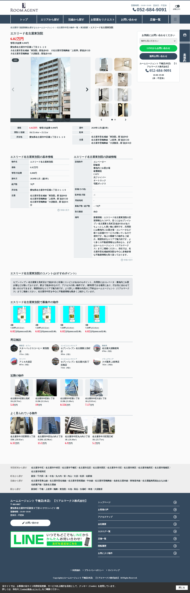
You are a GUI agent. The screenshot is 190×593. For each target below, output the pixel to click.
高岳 (76, 489)
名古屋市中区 (23, 47)
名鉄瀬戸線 (36, 484)
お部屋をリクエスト (103, 19)
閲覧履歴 (102, 546)
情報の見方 (64, 210)
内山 (70, 476)
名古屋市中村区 (53, 468)
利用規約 (76, 570)
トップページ (104, 502)
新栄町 (34, 489)
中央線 (90, 481)
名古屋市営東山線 (39, 481)
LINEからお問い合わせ (158, 48)
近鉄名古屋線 (49, 484)
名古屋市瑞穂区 (162, 468)
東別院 (113, 137)
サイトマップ (114, 570)
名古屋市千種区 (69, 468)
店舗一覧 (155, 19)
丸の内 (59, 476)
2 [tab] (115, 119)
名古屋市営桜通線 (77, 481)
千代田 (40, 476)
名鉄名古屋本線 (121, 481)
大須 (76, 476)
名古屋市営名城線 (99, 137)
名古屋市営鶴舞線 (99, 140)
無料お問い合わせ (158, 56)
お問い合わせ (129, 19)
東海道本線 (135, 481)
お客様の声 (103, 509)
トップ (24, 19)
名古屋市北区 (85, 468)
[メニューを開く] (175, 19)
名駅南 (89, 476)
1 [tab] (112, 119)
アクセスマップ (105, 517)
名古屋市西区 (99, 468)
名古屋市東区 (130, 468)
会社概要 (102, 524)
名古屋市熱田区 (145, 468)
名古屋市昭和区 (38, 471)
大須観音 (114, 143)
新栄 (33, 476)
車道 (90, 489)
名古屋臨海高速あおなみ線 (155, 481)
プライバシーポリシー (94, 570)
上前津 (113, 140)
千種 (41, 489)
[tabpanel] (113, 87)
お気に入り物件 (105, 553)
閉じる (182, 587)
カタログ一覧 (104, 531)
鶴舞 (56, 489)
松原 (82, 476)
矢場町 (83, 489)
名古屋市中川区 (114, 468)
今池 (51, 476)
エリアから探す (50, 19)
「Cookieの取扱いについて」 (30, 589)
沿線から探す (76, 19)
